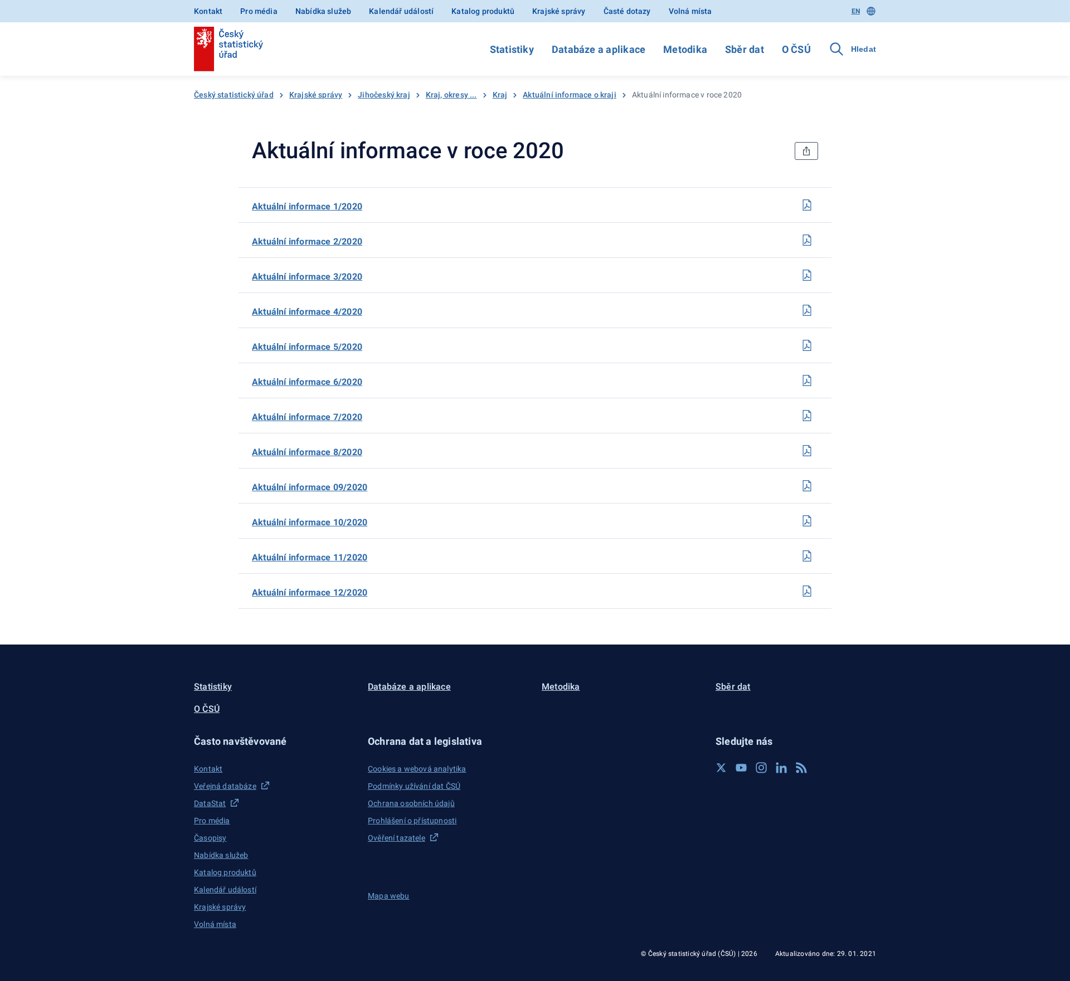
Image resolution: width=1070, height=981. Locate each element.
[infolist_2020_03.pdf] (807, 275)
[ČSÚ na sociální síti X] (721, 767)
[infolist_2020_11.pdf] (807, 556)
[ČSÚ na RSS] (801, 767)
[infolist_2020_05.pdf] (807, 345)
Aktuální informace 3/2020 (307, 276)
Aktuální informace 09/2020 (309, 487)
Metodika (685, 49)
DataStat (210, 803)
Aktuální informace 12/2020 (309, 592)
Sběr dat (744, 49)
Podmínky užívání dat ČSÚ (414, 786)
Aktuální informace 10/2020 (309, 522)
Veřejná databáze (225, 786)
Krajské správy (558, 11)
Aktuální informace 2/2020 (307, 241)
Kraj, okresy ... (451, 94)
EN (856, 11)
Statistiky (512, 49)
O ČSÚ (796, 49)
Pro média (259, 11)
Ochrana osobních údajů (411, 803)
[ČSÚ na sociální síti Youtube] (741, 767)
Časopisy (210, 837)
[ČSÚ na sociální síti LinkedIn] (781, 767)
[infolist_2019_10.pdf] (807, 521)
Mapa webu (389, 895)
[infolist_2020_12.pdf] (807, 591)
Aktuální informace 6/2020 (307, 382)
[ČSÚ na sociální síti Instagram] (761, 767)
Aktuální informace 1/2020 (307, 206)
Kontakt (208, 11)
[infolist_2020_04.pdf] (807, 310)
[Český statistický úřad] (228, 49)
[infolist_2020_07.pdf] (807, 415)
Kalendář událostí (401, 11)
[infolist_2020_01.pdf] (807, 205)
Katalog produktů (482, 11)
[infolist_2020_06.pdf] (807, 380)
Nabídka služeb (323, 11)
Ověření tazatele (396, 837)
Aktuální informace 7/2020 (307, 417)
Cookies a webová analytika (417, 768)
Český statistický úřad (234, 94)
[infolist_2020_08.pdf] (807, 451)
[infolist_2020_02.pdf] (807, 240)
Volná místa (690, 11)
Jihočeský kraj (384, 94)
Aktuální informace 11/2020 (309, 557)
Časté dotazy (627, 11)
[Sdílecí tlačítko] (806, 151)
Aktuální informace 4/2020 (307, 311)
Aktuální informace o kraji (569, 94)
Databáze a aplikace (598, 49)
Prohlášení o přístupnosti (412, 820)
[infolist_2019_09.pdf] (807, 486)
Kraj (500, 94)
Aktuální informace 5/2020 (307, 346)
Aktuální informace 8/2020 (307, 452)
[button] (274, 741)
